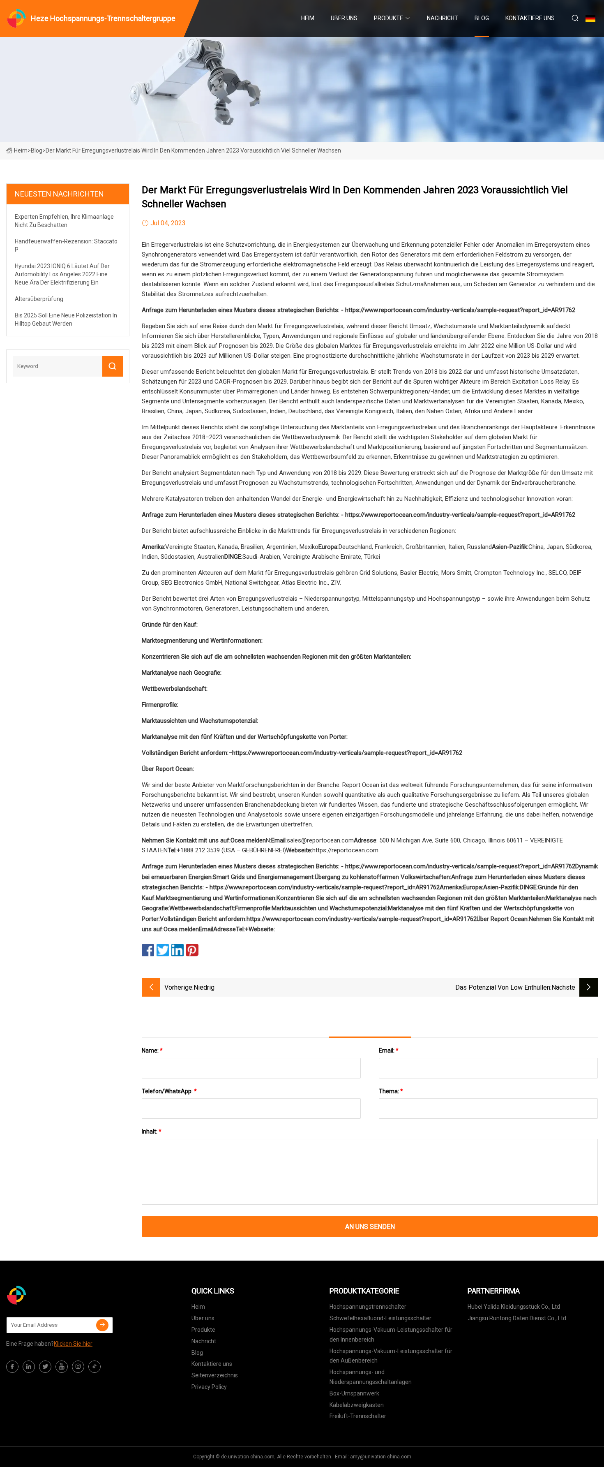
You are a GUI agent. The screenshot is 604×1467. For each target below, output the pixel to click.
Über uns (344, 18)
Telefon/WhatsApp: (169, 1091)
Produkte (388, 18)
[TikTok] (94, 1367)
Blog (482, 18)
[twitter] (45, 1367)
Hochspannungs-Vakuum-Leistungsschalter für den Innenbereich (391, 1334)
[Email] (102, 1325)
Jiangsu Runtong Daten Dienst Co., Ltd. (517, 1318)
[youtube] (61, 1367)
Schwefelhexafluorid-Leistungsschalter (380, 1318)
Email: (389, 1050)
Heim (307, 18)
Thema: (391, 1091)
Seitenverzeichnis (214, 1375)
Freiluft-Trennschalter (358, 1416)
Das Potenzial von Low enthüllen (502, 987)
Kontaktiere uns (530, 18)
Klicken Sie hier (73, 1343)
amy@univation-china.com (380, 1457)
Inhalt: (151, 1131)
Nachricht (442, 18)
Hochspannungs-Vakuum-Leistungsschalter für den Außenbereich (391, 1356)
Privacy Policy (209, 1387)
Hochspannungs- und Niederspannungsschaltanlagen (371, 1377)
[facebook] (12, 1367)
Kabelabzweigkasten (357, 1405)
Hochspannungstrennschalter (368, 1306)
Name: (152, 1050)
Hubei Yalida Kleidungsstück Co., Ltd (514, 1306)
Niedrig (204, 987)
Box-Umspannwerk (354, 1393)
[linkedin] (29, 1367)
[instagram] (78, 1367)
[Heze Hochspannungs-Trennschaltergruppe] (47, 1295)
